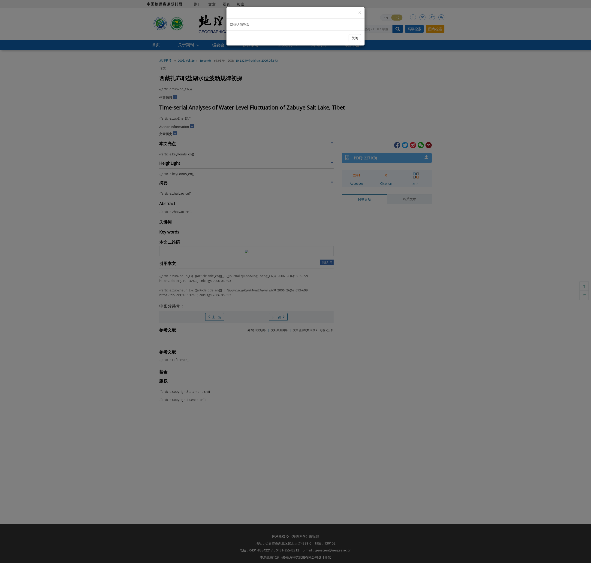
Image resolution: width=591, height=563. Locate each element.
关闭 (355, 38)
